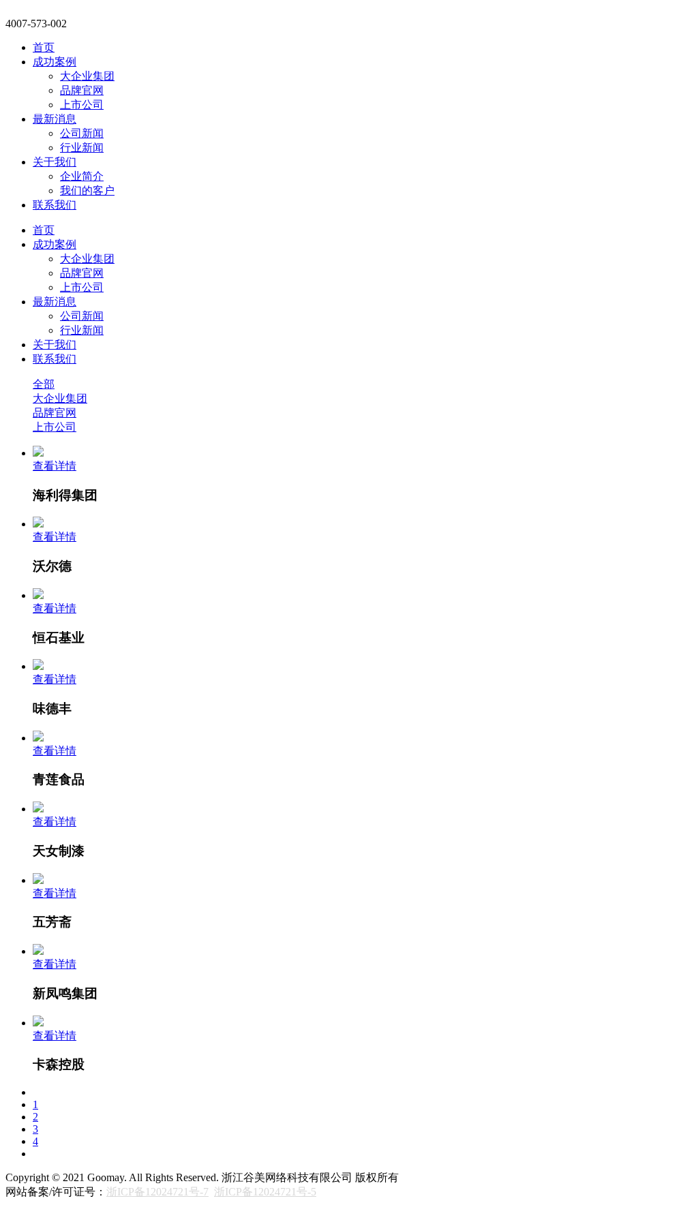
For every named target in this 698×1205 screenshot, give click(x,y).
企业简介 (82, 176)
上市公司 (82, 104)
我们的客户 (87, 190)
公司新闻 (82, 133)
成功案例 (54, 61)
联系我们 (54, 205)
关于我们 (54, 162)
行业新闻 (82, 147)
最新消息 (54, 119)
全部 (44, 384)
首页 (44, 47)
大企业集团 (87, 76)
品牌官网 (82, 90)
